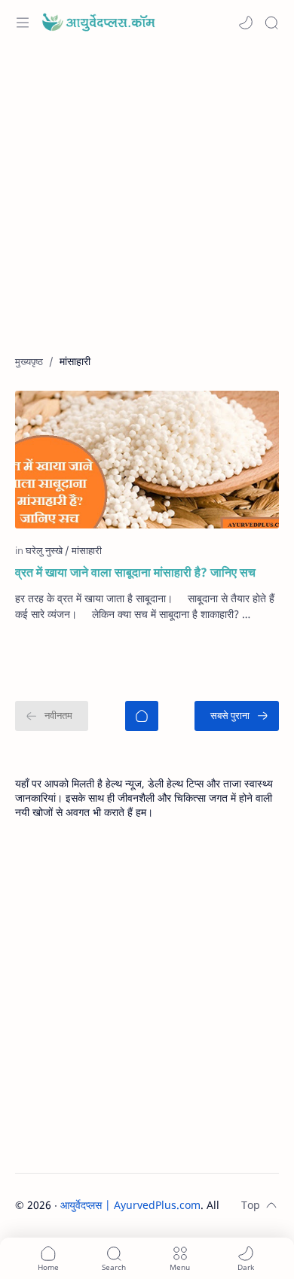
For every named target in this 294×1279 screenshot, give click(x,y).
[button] (245, 22)
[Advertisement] (147, 207)
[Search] (271, 22)
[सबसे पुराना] (236, 716)
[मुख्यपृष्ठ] (141, 716)
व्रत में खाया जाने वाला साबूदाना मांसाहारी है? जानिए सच (135, 572)
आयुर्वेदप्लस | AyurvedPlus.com (130, 1205)
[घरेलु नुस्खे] (47, 550)
